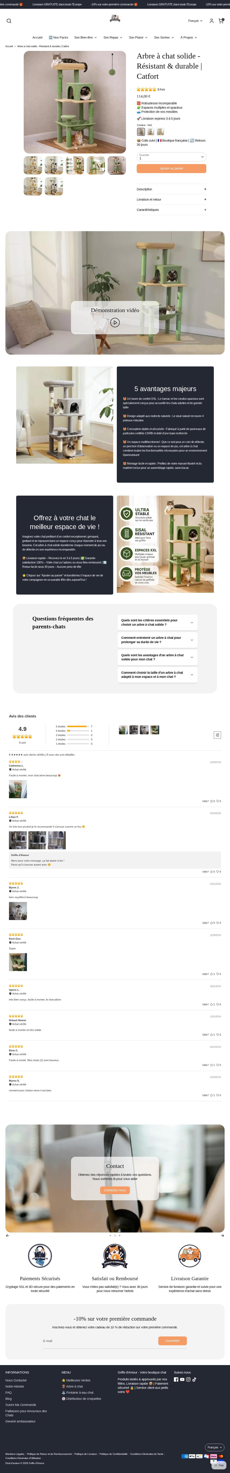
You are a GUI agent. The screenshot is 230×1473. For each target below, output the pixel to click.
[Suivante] (222, 1235)
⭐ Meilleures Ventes (76, 1380)
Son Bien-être (84, 37)
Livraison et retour (149, 199)
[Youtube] (182, 1379)
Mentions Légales (14, 1454)
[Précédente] (7, 1235)
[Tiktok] (194, 1379)
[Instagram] (188, 1379)
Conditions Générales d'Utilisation (23, 1458)
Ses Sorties (162, 37)
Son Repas (111, 37)
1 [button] (110, 1235)
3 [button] (119, 1235)
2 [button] (114, 1235)
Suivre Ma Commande (20, 1405)
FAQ (8, 1392)
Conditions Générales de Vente (146, 1454)
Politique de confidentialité (115, 1190)
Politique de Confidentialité (113, 1454)
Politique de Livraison (85, 1454)
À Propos (187, 37)
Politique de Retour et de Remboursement (49, 1454)
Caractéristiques (148, 210)
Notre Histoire (14, 1386)
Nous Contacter (16, 1380)
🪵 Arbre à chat (72, 1386)
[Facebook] (176, 1379)
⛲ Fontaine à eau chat (77, 1392)
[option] (75, 103)
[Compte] (211, 20)
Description (144, 189)
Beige (160, 132)
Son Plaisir (136, 37)
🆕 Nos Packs (58, 37)
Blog (8, 1399)
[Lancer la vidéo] (115, 322)
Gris (151, 132)
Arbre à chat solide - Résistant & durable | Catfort (43, 46)
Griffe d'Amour (36, 1463)
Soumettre (172, 1341)
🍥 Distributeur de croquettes (81, 1399)
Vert (141, 132)
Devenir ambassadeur (20, 1421)
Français (193, 20)
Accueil (37, 37)
